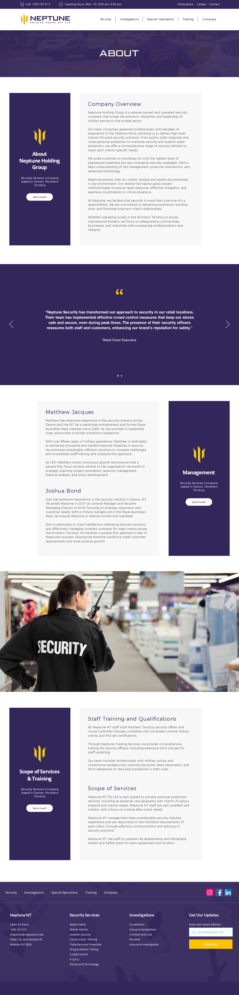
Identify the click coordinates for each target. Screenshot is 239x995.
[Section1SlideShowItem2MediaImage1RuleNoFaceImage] (121, 376)
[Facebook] (219, 892)
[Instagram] (209, 892)
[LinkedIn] (228, 892)
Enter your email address (205, 924)
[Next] (228, 324)
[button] (209, 19)
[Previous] (11, 324)
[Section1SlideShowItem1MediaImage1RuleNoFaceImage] (117, 375)
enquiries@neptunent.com (27, 934)
